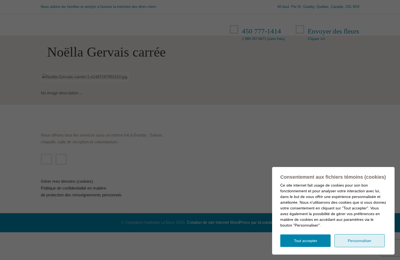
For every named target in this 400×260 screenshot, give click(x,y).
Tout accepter (305, 241)
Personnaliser (359, 241)
